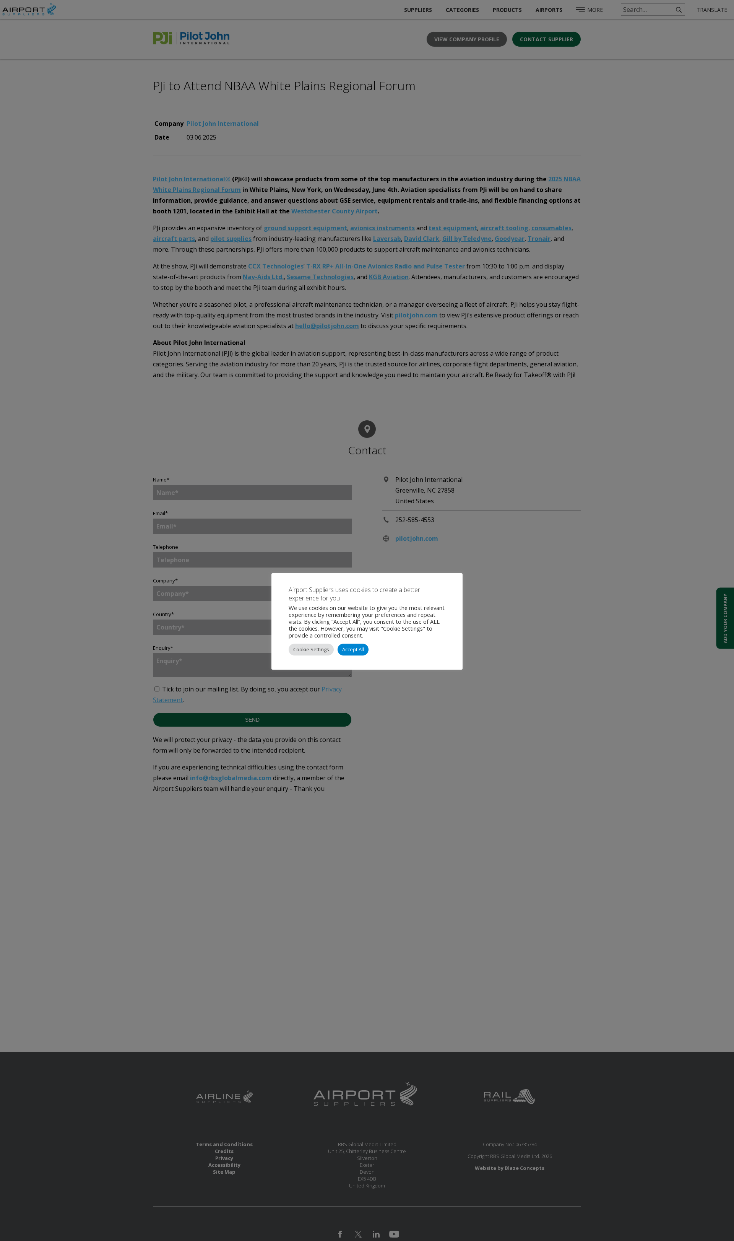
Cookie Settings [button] (311, 649)
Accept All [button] (353, 649)
